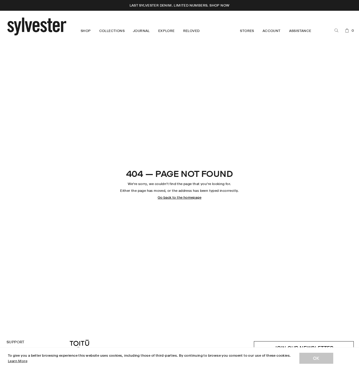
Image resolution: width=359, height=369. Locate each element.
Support (15, 342)
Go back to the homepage (179, 197)
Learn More (17, 361)
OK (316, 358)
